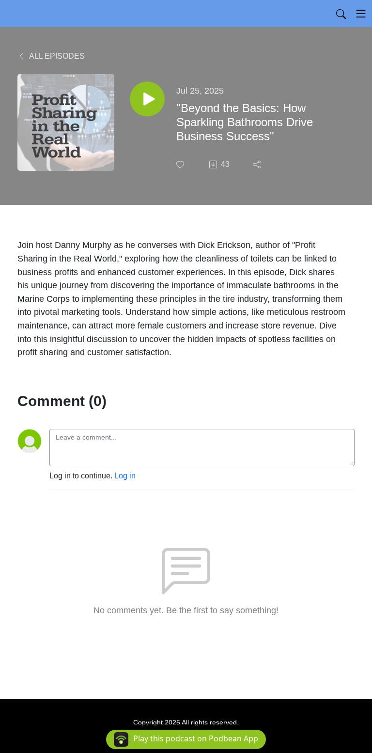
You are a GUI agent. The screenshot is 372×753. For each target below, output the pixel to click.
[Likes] (181, 165)
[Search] (341, 13)
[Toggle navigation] (361, 13)
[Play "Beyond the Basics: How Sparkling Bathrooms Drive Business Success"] (147, 99)
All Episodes (56, 56)
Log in (125, 476)
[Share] (258, 164)
